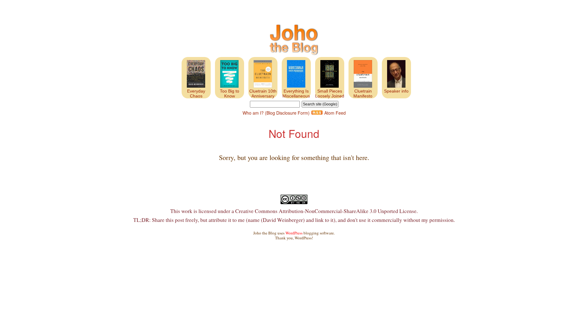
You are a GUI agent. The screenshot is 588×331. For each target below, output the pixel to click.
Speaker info (396, 91)
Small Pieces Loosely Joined (329, 93)
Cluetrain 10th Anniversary (263, 93)
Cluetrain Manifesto (362, 93)
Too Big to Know (229, 93)
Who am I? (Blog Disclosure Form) (276, 113)
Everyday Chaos (196, 93)
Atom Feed (335, 113)
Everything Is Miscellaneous (296, 93)
